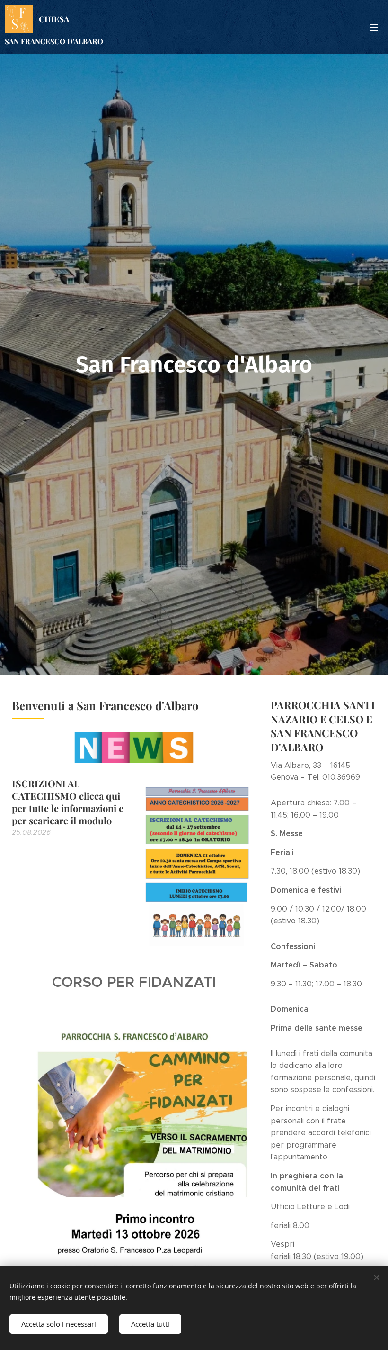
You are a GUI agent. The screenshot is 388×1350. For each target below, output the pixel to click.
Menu (373, 27)
